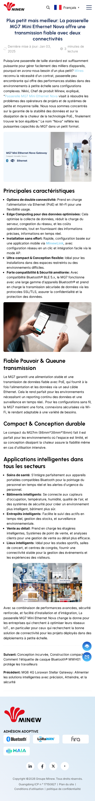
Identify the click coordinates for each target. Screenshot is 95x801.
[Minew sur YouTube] (64, 766)
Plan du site (66, 784)
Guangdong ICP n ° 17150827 (37, 784)
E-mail (87, 656)
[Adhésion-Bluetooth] (16, 739)
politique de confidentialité (64, 789)
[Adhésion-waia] (16, 751)
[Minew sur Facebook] (41, 766)
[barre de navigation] (87, 7)
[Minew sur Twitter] (53, 766)
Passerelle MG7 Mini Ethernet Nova (31, 96)
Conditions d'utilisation (29, 789)
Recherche (48, 7)
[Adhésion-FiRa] (75, 739)
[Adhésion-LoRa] (46, 739)
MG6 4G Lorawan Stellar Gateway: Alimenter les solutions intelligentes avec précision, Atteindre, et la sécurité (46, 677)
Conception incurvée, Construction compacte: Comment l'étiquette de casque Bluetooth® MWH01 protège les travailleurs (44, 659)
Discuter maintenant (87, 646)
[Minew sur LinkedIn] (30, 766)
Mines (78, 71)
